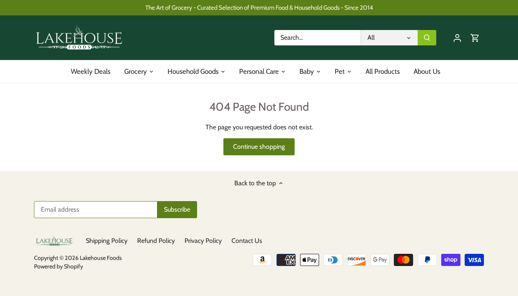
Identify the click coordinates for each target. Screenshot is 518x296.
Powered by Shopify (58, 266)
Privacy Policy (203, 241)
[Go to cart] (475, 37)
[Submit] (427, 37)
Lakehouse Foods (101, 258)
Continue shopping (259, 146)
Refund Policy (156, 241)
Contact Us (246, 241)
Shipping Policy (106, 241)
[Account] (457, 37)
